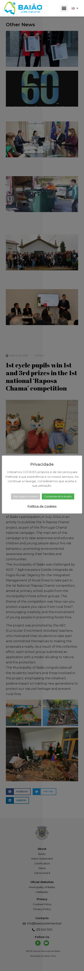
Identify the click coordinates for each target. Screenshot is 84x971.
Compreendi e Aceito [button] (58, 496)
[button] (64, 8)
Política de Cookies (42, 506)
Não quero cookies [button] (25, 496)
